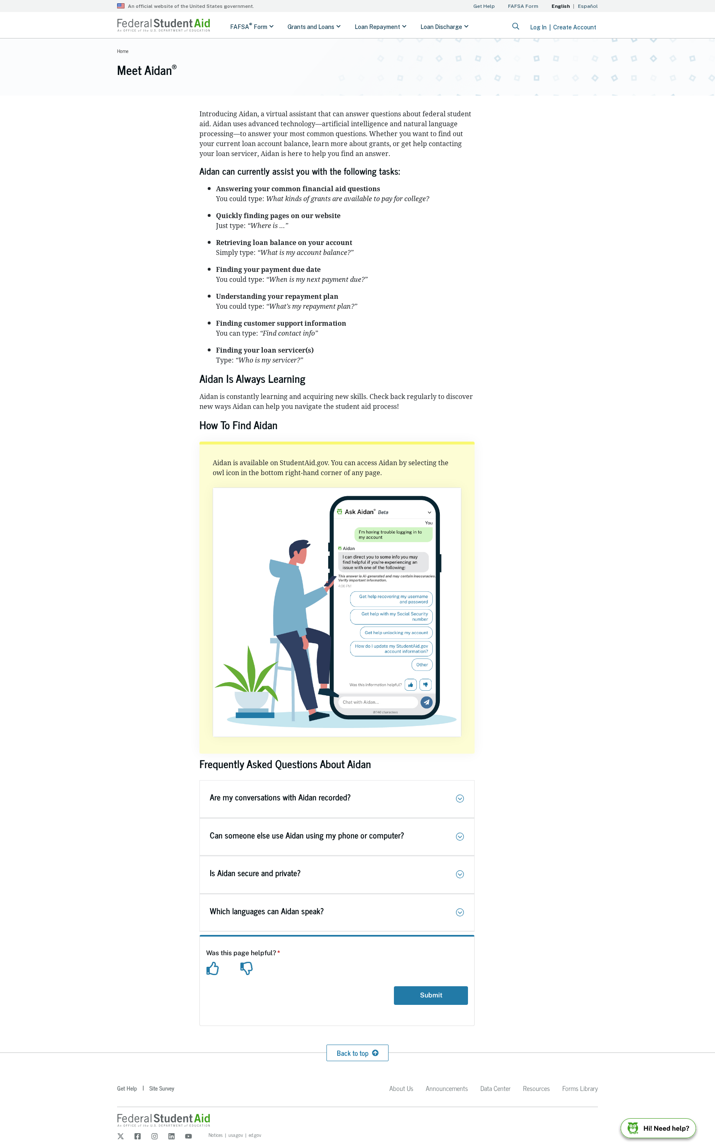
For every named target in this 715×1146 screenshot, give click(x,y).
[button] (460, 799)
